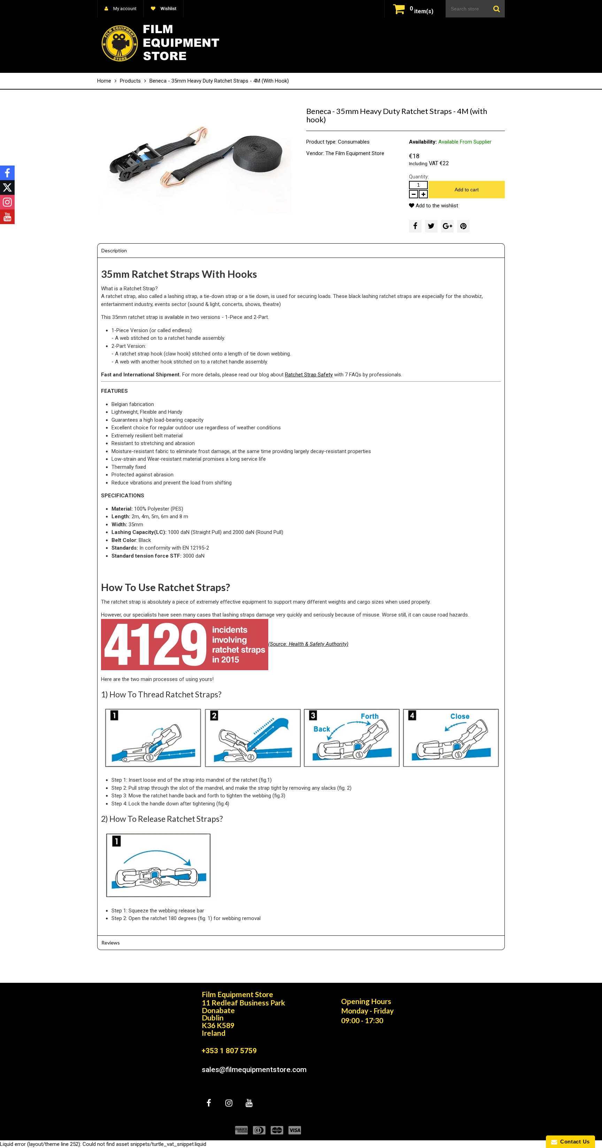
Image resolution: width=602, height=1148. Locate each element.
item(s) (421, 11)
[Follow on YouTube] (7, 216)
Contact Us (573, 1142)
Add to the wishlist (436, 205)
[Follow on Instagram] (7, 202)
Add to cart (467, 189)
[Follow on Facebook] (7, 173)
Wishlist (168, 8)
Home (104, 81)
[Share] (415, 226)
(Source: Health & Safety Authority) (308, 644)
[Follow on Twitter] (7, 187)
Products (130, 81)
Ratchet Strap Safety (309, 375)
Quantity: (419, 176)
